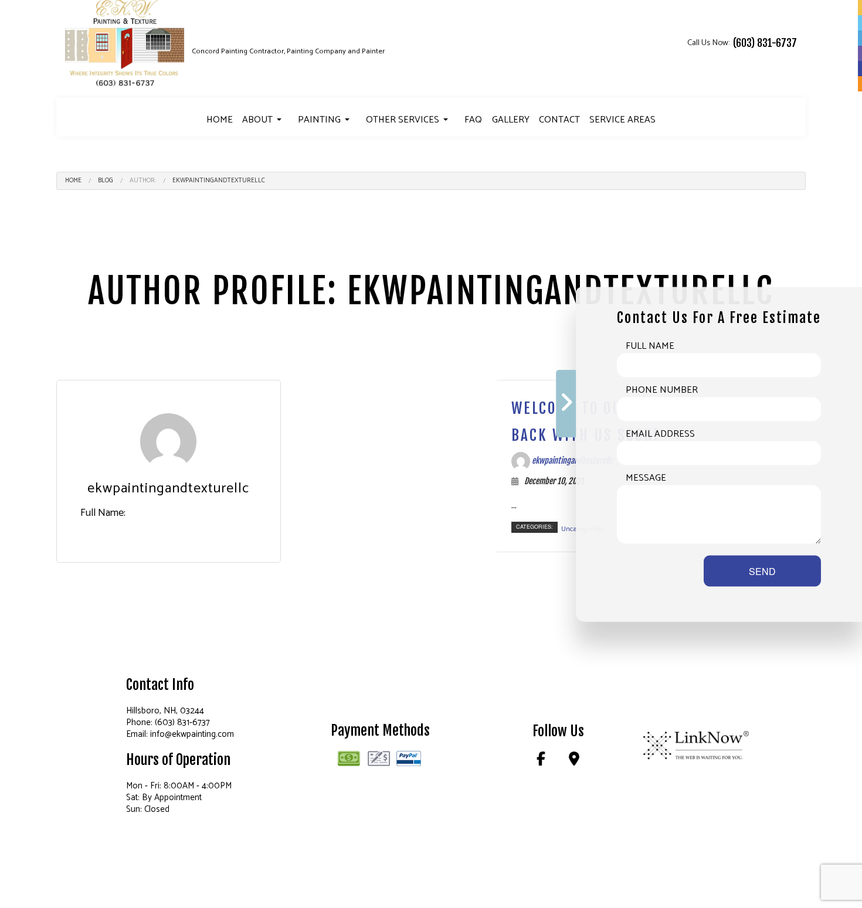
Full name (650, 346)
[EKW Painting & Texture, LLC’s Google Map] (573, 761)
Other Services (402, 120)
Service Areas (622, 120)
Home (219, 120)
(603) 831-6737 (765, 42)
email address (660, 434)
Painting (319, 120)
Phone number (662, 390)
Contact (559, 120)
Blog (105, 180)
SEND (762, 570)
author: (143, 180)
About (257, 120)
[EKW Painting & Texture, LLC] (125, 43)
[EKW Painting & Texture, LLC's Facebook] (541, 761)
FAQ (473, 120)
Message (646, 478)
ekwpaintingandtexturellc (218, 180)
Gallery (511, 120)
